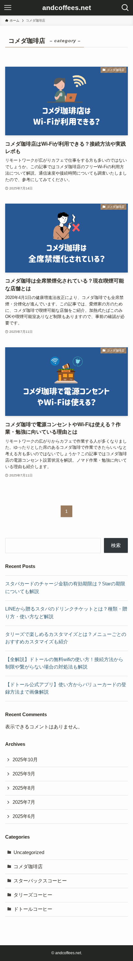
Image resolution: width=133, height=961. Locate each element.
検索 (116, 545)
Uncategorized (29, 852)
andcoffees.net (66, 8)
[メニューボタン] (7, 7)
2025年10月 (25, 759)
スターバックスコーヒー (40, 880)
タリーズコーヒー (33, 895)
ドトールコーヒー (33, 909)
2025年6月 (24, 816)
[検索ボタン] (125, 7)
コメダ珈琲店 (28, 866)
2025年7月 (24, 802)
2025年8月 (24, 788)
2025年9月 (24, 773)
